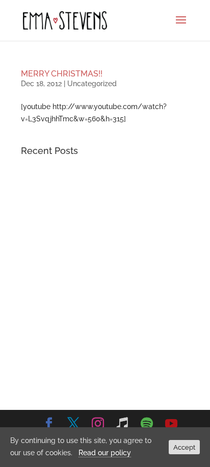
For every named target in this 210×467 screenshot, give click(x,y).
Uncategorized (92, 84)
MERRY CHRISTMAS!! (61, 74)
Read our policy (104, 453)
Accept (184, 447)
